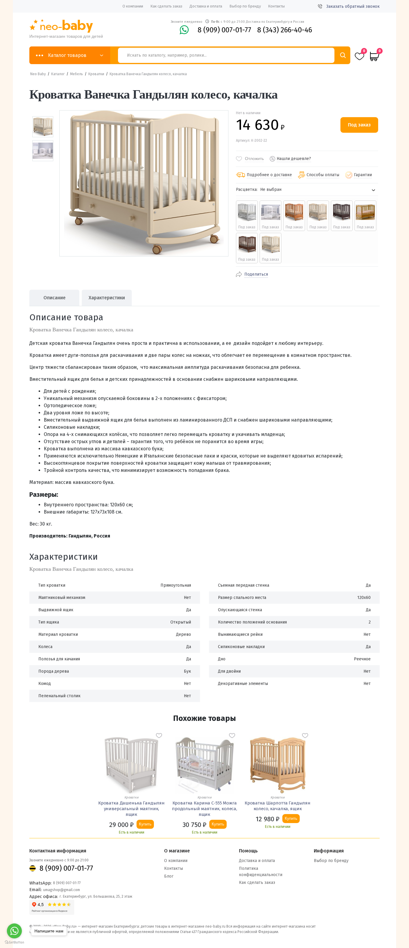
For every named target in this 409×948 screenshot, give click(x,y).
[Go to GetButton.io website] (14, 942)
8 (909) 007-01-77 (224, 30)
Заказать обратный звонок (353, 6)
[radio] (247, 215)
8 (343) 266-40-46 (284, 30)
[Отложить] (159, 735)
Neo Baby (38, 74)
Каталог (58, 74)
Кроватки (96, 74)
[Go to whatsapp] (14, 930)
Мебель (76, 74)
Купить (145, 824)
